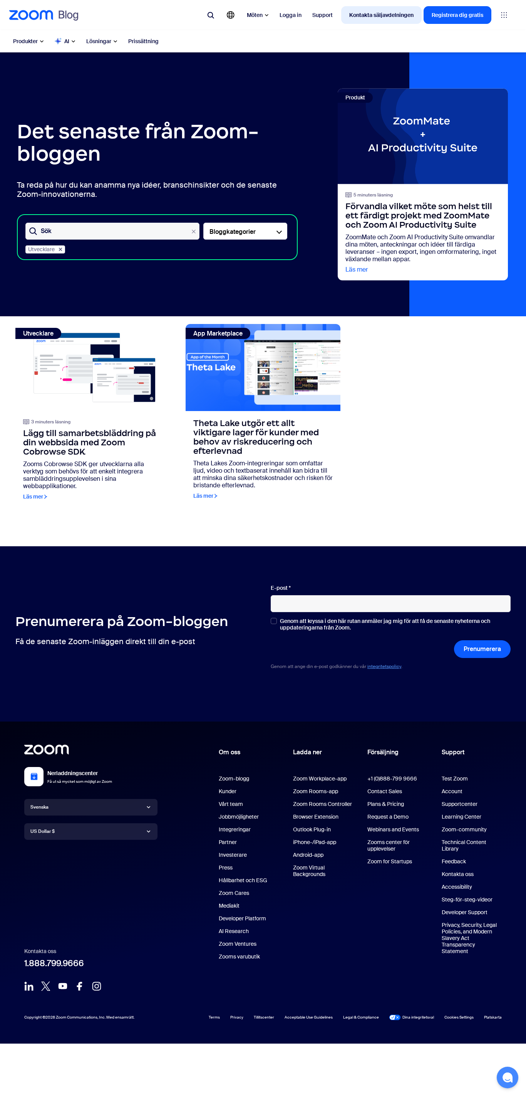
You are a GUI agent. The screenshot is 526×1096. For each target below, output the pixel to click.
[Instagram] (96, 986)
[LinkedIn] (29, 986)
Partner (228, 842)
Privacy (236, 1017)
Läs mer (356, 269)
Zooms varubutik (239, 956)
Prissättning (143, 41)
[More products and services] (504, 15)
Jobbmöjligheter (239, 816)
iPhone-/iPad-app (314, 842)
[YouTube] (62, 986)
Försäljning (383, 752)
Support (322, 15)
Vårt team (231, 804)
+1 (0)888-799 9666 (392, 778)
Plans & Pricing (385, 804)
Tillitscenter (264, 1017)
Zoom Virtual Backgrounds (309, 871)
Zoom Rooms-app (315, 791)
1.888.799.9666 (54, 963)
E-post (281, 588)
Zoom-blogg (234, 778)
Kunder (227, 791)
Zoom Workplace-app (320, 778)
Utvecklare (41, 249)
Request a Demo (388, 816)
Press (226, 867)
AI (66, 41)
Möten (255, 15)
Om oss (229, 752)
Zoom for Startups (389, 861)
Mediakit (229, 905)
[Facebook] (79, 986)
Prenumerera (482, 649)
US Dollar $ (42, 831)
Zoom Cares (234, 893)
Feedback (454, 861)
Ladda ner (307, 752)
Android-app (308, 854)
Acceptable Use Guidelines (309, 1017)
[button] (507, 1077)
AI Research (234, 931)
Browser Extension (315, 816)
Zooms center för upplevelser (388, 845)
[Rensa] (193, 231)
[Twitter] (45, 986)
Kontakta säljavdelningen (381, 15)
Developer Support (464, 912)
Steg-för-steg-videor (467, 899)
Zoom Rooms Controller (322, 804)
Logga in (291, 15)
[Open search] (210, 15)
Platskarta (493, 1017)
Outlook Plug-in (312, 829)
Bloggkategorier (232, 232)
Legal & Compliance (361, 1017)
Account (452, 791)
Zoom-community (464, 829)
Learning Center (461, 816)
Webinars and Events (393, 829)
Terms (214, 1017)
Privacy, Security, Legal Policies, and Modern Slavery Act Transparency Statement (469, 938)
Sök (46, 231)
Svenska (39, 807)
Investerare (233, 854)
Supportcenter (459, 804)
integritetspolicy (384, 666)
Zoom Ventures (237, 943)
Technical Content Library (464, 845)
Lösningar (98, 41)
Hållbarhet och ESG (243, 880)
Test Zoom (455, 778)
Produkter (25, 41)
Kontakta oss (458, 874)
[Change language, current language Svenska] (231, 15)
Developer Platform (242, 918)
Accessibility (457, 886)
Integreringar (235, 829)
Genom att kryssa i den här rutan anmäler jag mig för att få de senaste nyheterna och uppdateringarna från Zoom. (385, 624)
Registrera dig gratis (457, 15)
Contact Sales (384, 791)
